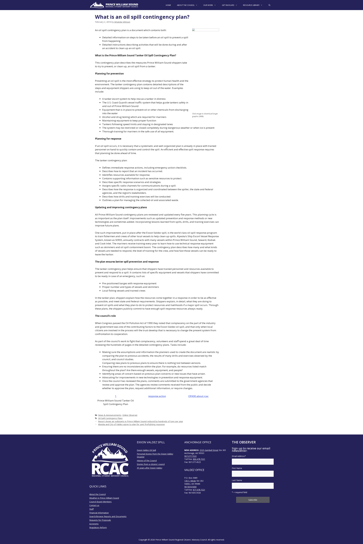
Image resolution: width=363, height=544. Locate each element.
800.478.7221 (199, 459)
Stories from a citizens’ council (151, 464)
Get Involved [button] (228, 5)
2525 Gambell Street (209, 450)
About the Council (97, 494)
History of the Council (147, 460)
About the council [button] (186, 5)
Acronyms (94, 523)
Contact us (94, 505)
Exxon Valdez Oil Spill (146, 450)
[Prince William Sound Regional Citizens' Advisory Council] (114, 5)
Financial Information (99, 512)
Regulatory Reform (98, 527)
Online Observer (130, 415)
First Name (237, 468)
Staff (91, 509)
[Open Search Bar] (269, 5)
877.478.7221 (199, 489)
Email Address (239, 456)
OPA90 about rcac (198, 396)
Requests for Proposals (100, 520)
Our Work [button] (208, 5)
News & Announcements (109, 415)
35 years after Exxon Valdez (149, 468)
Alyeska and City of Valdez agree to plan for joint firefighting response (131, 424)
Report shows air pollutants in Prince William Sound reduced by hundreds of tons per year (140, 421)
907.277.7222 (190, 456)
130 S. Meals (190, 480)
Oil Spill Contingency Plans (110, 418)
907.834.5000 (190, 486)
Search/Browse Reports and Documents (107, 516)
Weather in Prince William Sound (104, 498)
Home (168, 5)
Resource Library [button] (251, 5)
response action (157, 396)
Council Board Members (100, 501)
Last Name (237, 480)
